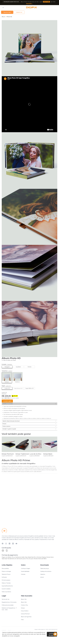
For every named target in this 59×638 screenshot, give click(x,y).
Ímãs (22, 619)
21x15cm (5, 377)
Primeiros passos (6, 580)
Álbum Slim (24, 602)
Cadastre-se (19, 12)
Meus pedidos (5, 568)
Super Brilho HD (29, 388)
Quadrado (18, 366)
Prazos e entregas (6, 571)
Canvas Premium (25, 613)
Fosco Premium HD (17, 388)
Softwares (4, 577)
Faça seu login (7, 12)
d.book (42, 577)
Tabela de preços (44, 568)
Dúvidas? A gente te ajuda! (9, 428)
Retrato (29, 366)
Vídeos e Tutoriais (6, 583)
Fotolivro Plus (24, 605)
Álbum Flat (23, 599)
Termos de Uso (5, 599)
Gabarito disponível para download (10, 421)
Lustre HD (6, 388)
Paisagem (7, 366)
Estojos (4, 423)
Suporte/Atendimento (7, 586)
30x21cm (16, 377)
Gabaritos (42, 574)
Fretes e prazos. (6, 426)
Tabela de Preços (6, 574)
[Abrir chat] (55, 634)
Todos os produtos (6, 591)
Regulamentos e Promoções (9, 602)
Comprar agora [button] (7, 401)
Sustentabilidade (25, 571)
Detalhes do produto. (7, 403)
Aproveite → (29, 3)
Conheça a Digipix (25, 568)
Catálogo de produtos (45, 571)
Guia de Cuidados (6, 588)
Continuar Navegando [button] (52, 634)
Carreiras (23, 574)
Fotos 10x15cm (24, 611)
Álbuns (3, 16)
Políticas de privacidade (7, 605)
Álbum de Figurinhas (26, 616)
